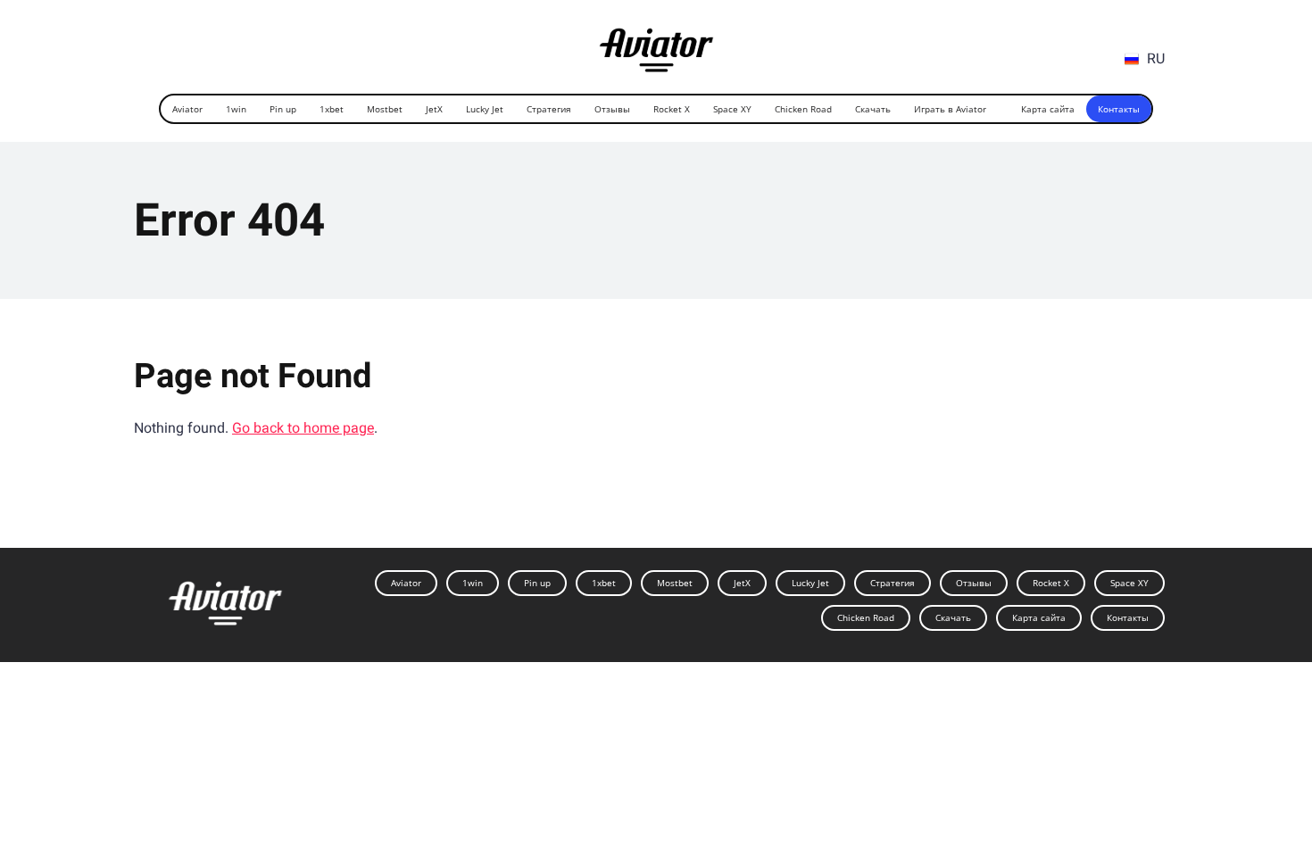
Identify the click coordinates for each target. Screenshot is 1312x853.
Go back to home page (303, 427)
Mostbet (385, 109)
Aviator (187, 109)
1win (236, 109)
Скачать (873, 109)
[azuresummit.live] (656, 43)
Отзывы (612, 109)
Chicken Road (803, 109)
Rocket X (671, 109)
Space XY (732, 109)
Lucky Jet (484, 109)
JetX (434, 109)
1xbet (332, 109)
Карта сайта (1048, 109)
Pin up (283, 109)
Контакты (1119, 109)
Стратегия (549, 109)
